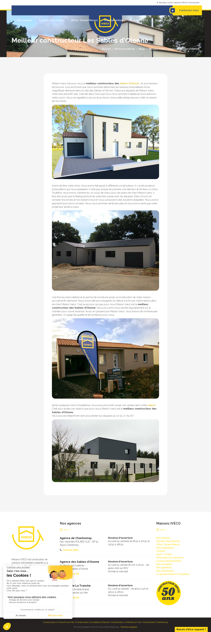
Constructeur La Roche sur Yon (126, 622)
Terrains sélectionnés (51, 20)
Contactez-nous (189, 10)
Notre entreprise (125, 49)
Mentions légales (129, 627)
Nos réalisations (113, 20)
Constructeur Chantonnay (155, 622)
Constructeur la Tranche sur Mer (59, 622)
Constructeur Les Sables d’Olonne (92, 622)
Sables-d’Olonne (129, 83)
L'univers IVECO (139, 20)
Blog (142, 49)
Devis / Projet (163, 20)
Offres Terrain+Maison (84, 20)
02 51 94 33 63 (70, 550)
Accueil (106, 49)
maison (152, 405)
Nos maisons (24, 20)
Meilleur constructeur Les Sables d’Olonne (174, 49)
